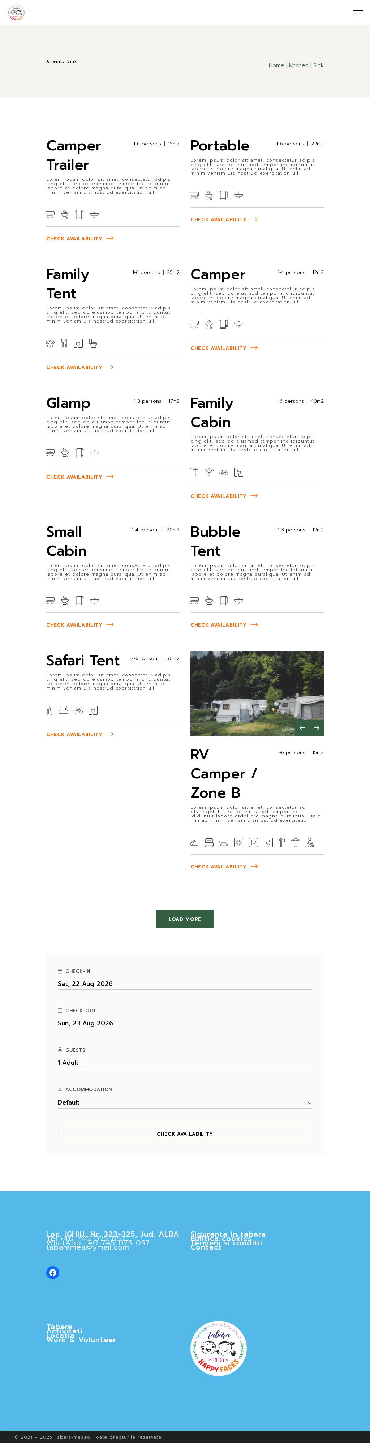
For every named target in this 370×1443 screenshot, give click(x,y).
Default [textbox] (69, 1102)
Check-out (80, 1011)
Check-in (77, 971)
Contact (206, 1247)
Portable (220, 146)
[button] (302, 728)
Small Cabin (66, 541)
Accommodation (88, 1089)
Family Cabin (211, 412)
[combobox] (185, 1103)
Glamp (68, 403)
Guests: (76, 1050)
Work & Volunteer (81, 1339)
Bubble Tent (215, 541)
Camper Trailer (74, 155)
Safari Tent (83, 660)
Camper (218, 274)
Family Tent (67, 283)
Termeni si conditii (226, 1242)
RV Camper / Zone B (224, 773)
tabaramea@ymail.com (87, 1247)
